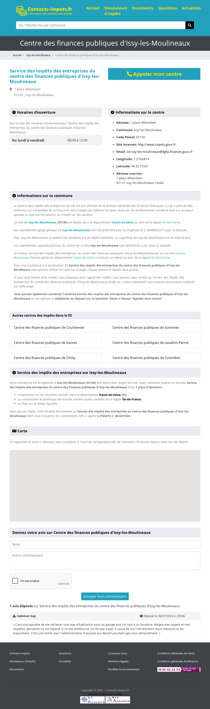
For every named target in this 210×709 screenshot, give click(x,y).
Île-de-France (171, 222)
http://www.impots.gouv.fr (157, 144)
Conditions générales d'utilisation (177, 661)
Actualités (191, 8)
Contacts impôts (20, 653)
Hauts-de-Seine (123, 222)
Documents (142, 8)
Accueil (92, 8)
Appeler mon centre (157, 73)
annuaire (93, 694)
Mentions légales (118, 661)
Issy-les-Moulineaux (38, 55)
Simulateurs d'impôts (115, 11)
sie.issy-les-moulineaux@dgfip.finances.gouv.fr (160, 152)
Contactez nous (117, 653)
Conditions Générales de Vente (176, 653)
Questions (167, 8)
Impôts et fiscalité (111, 694)
